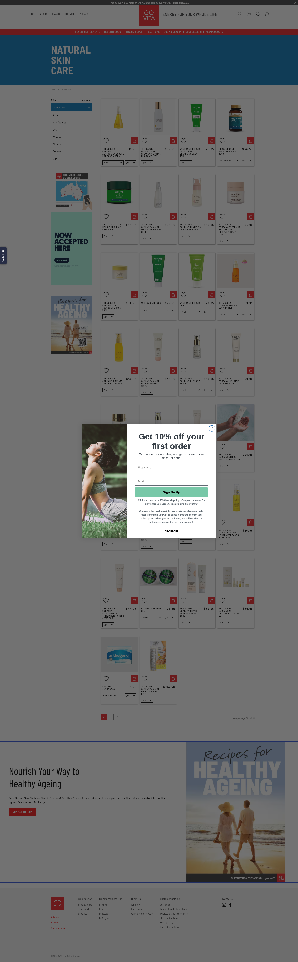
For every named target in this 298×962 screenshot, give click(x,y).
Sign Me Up (171, 492)
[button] (3, 255)
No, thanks (171, 530)
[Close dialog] (212, 428)
